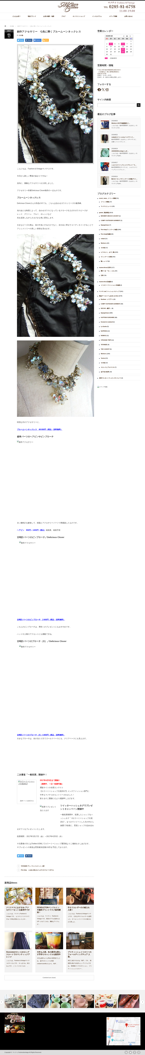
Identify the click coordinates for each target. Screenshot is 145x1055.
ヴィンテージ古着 (106, 257)
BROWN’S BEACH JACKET (110, 216)
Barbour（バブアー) (107, 299)
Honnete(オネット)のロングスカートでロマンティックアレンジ (18, 954)
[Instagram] (138, 1052)
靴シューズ (104, 261)
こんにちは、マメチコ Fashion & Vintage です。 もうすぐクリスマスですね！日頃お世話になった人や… (17, 916)
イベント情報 (105, 202)
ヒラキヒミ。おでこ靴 (107, 252)
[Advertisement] (118, 408)
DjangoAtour (105, 225)
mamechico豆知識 (105, 281)
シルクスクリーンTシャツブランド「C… (123, 165)
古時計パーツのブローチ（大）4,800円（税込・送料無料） (41, 735)
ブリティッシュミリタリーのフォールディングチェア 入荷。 (79, 954)
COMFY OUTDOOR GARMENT (110, 220)
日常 (102, 275)
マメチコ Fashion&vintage (21, 1052)
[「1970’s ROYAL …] (16, 1001)
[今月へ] (127, 36)
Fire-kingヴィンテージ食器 (109, 229)
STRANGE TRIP (106, 340)
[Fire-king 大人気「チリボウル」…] (38, 1001)
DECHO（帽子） (106, 308)
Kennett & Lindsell (107, 322)
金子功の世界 (105, 372)
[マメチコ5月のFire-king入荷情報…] (61, 1001)
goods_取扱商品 (104, 212)
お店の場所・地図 (48, 16)
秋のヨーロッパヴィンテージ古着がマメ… (124, 179)
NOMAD (103, 335)
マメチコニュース (106, 206)
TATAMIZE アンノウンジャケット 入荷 (32, 866)
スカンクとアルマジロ (107, 367)
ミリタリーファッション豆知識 (110, 285)
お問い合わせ (128, 16)
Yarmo (103, 358)
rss (126, 1052)
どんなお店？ (16, 16)
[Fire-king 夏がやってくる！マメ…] (129, 1001)
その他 (21, 35)
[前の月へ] (123, 36)
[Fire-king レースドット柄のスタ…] (83, 1001)
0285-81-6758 (101, 73)
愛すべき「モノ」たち (107, 271)
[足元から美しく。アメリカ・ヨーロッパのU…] (106, 1001)
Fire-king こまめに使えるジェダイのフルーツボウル (37, 870)
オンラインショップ (79, 16)
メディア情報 (113, 16)
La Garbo (104, 326)
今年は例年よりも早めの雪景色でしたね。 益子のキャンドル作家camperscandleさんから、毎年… (48, 960)
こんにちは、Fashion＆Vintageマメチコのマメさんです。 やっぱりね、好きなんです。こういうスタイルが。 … (18, 963)
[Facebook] (134, 1052)
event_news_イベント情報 (107, 198)
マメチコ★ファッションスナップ (109, 291)
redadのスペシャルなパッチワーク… (122, 137)
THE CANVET (105, 349)
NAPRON (104, 331)
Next (142, 1002)
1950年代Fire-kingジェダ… (119, 151)
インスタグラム (97, 16)
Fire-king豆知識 (106, 234)
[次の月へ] (131, 36)
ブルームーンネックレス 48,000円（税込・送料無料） (39, 429)
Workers (103, 243)
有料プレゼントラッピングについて (110, 378)
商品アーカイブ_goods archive (109, 296)
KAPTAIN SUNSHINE (107, 317)
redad (103, 238)
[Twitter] (130, 1052)
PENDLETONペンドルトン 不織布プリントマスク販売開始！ (49, 910)
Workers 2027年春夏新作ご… (120, 123)
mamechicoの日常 (105, 267)
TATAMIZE (104, 344)
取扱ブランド (32, 16)
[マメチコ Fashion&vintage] (97, 12)
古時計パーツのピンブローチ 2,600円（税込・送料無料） (41, 620)
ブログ (63, 16)
